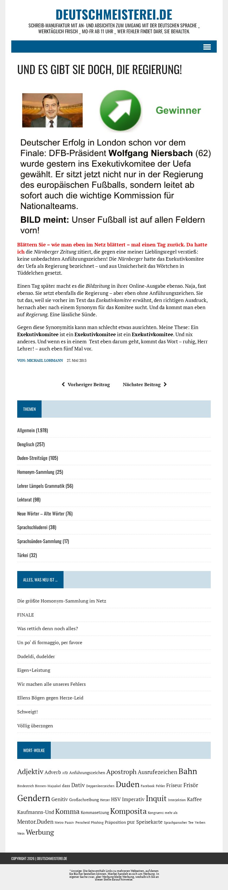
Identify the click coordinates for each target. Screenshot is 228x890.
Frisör (190, 785)
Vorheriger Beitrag (89, 384)
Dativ (78, 785)
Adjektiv (30, 771)
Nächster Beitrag (142, 384)
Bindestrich (25, 786)
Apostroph (121, 771)
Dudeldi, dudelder (36, 656)
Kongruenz (156, 813)
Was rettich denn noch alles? (47, 628)
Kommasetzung (95, 812)
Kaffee (194, 799)
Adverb (53, 772)
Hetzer (105, 800)
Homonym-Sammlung (35, 471)
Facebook (148, 786)
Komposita (128, 811)
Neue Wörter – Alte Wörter (40, 513)
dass (66, 785)
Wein (21, 833)
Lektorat (24, 499)
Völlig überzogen (35, 725)
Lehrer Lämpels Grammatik (40, 485)
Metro (59, 822)
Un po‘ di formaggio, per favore (49, 642)
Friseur (174, 785)
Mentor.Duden (35, 821)
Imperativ (133, 799)
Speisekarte (149, 822)
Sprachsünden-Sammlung (39, 541)
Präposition (115, 822)
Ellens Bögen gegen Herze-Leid (50, 697)
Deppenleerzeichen (100, 786)
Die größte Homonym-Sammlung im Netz (61, 600)
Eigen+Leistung (33, 670)
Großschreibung (84, 799)
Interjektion (177, 800)
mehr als (171, 813)
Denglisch (25, 444)
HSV (116, 799)
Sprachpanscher (175, 822)
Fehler (160, 786)
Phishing (97, 822)
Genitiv (59, 799)
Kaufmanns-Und (35, 812)
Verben (200, 822)
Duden (128, 784)
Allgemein (26, 430)
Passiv (69, 822)
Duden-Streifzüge (32, 457)
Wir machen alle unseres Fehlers (51, 684)
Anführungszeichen (87, 772)
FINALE (25, 614)
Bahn (187, 771)
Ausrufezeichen (157, 772)
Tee (191, 822)
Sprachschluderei (32, 527)
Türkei (22, 555)
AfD (65, 773)
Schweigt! (27, 711)
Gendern (33, 797)
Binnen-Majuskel (48, 786)
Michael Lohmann (45, 360)
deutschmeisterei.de (52, 858)
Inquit (156, 798)
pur (131, 822)
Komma (67, 811)
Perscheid (82, 822)
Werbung (40, 832)
